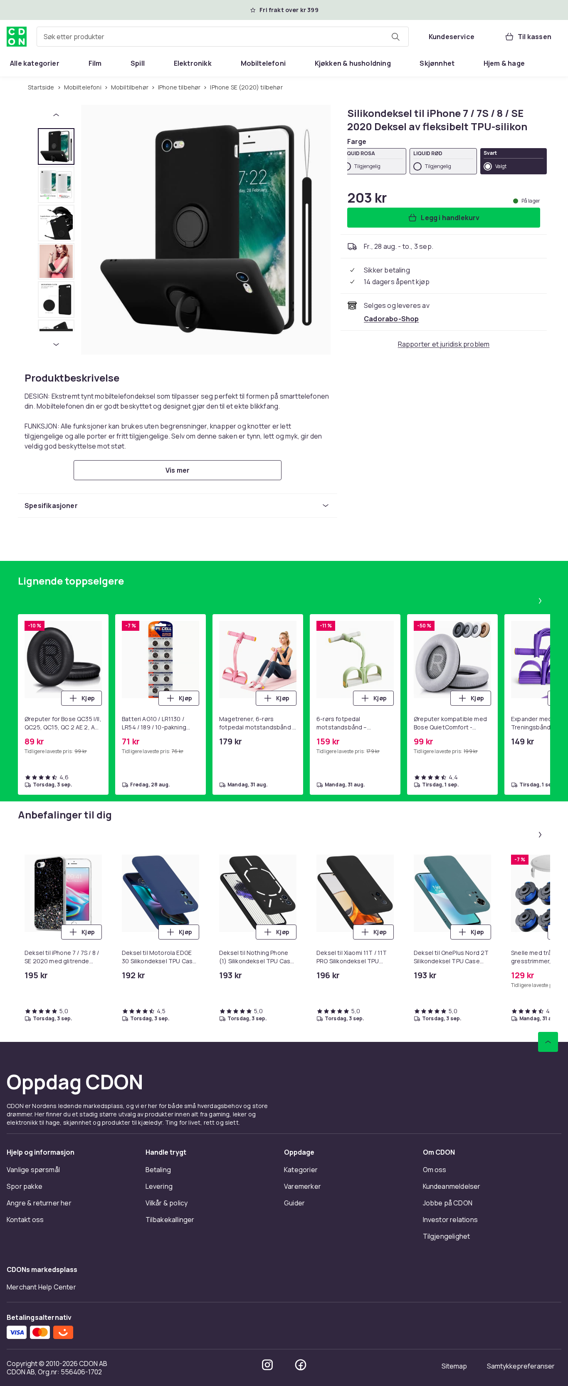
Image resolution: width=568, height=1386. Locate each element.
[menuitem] (34, 63)
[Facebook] (300, 1364)
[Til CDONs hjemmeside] (17, 37)
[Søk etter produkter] (395, 37)
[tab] (56, 146)
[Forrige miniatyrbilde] (56, 115)
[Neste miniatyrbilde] (56, 345)
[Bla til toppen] (548, 1042)
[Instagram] (267, 1364)
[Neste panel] (540, 601)
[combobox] (223, 37)
